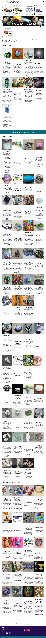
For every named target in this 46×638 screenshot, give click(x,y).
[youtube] (27, 630)
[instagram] (29, 630)
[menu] (2, 2)
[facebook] (24, 630)
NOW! (22, 41)
